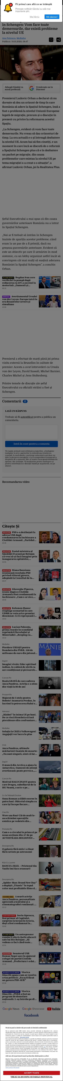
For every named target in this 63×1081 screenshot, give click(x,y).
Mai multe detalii (24, 1037)
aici (44, 1046)
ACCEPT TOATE (31, 1073)
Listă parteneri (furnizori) (12, 1067)
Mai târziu (34, 16)
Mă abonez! (52, 16)
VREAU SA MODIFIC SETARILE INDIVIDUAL (31, 1077)
